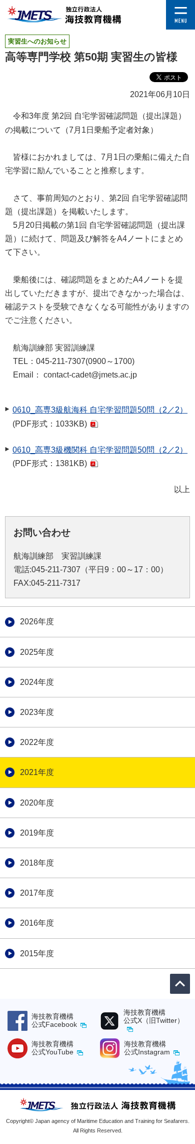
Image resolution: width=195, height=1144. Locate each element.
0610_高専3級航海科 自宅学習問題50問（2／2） (100, 410)
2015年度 (37, 953)
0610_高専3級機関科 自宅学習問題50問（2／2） (100, 450)
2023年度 (37, 712)
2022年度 (37, 742)
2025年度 (37, 652)
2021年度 (37, 772)
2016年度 (37, 923)
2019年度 (37, 833)
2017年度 (37, 893)
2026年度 (37, 621)
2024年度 (37, 682)
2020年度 (37, 803)
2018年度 (37, 863)
